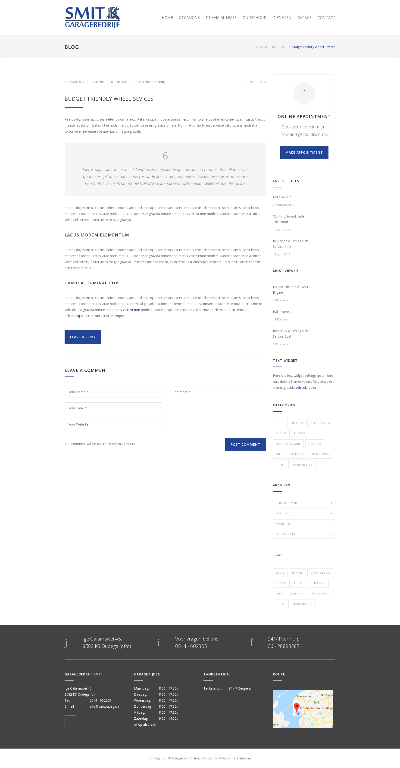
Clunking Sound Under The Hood (289, 219)
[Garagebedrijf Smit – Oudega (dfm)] (107, 17)
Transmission (302, 464)
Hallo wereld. (282, 197)
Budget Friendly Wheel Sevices (109, 98)
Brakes (146, 82)
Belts (117, 82)
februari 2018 (304, 503)
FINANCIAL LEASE (221, 17)
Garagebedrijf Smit (186, 758)
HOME (167, 17)
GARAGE (304, 17)
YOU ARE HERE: (266, 47)
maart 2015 (304, 523)
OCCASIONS (189, 17)
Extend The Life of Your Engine (290, 290)
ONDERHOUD (255, 17)
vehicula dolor (306, 387)
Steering (159, 82)
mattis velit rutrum (126, 310)
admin (99, 82)
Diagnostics (320, 423)
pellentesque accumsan (82, 316)
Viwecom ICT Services (235, 758)
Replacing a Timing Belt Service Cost (290, 244)
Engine (281, 433)
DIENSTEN (282, 17)
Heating (314, 443)
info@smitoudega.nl (104, 706)
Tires (280, 464)
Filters (299, 433)
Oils (124, 82)
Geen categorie (288, 443)
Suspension (320, 454)
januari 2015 (304, 534)
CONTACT (326, 17)
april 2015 (304, 513)
